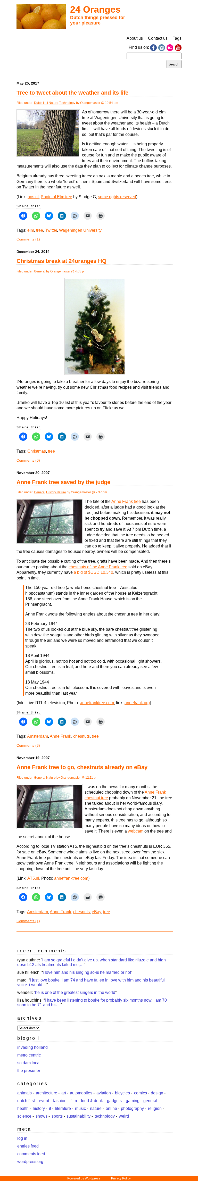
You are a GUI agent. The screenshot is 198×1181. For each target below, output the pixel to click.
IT (50, 1108)
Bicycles (122, 1093)
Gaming (132, 1101)
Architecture (46, 1093)
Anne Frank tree (126, 501)
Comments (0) (28, 460)
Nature (53, 103)
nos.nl (33, 197)
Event (44, 1101)
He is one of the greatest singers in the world (75, 992)
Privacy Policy (121, 1178)
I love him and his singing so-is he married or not (87, 972)
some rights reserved (117, 197)
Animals (24, 1093)
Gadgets (114, 1101)
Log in (22, 1138)
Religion (155, 1108)
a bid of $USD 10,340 (93, 572)
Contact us (158, 38)
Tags (177, 38)
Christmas (36, 451)
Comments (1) (28, 239)
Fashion (60, 1101)
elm (30, 230)
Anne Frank (60, 736)
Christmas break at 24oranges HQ (61, 261)
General (39, 271)
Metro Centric (29, 1055)
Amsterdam (37, 736)
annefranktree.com (97, 703)
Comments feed (31, 1154)
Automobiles (81, 1093)
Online (111, 1108)
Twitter (51, 230)
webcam (135, 831)
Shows (41, 1116)
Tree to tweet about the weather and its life (72, 92)
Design (157, 1093)
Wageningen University (80, 230)
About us (135, 38)
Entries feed (28, 1146)
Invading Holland (32, 1047)
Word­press (92, 1178)
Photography (132, 1108)
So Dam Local (28, 1063)
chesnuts (81, 736)
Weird (124, 1116)
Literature (63, 1108)
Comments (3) (28, 745)
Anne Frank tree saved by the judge (63, 482)
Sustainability (78, 1116)
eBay (96, 912)
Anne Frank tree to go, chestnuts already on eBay (81, 767)
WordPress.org (30, 1161)
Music (80, 1108)
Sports (57, 1116)
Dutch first (41, 103)
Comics (140, 1093)
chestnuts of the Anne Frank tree (98, 567)
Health (23, 1108)
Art (63, 1093)
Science (24, 1116)
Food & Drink (92, 1101)
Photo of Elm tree (56, 197)
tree (39, 230)
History (51, 492)
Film (73, 1101)
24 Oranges (95, 9)
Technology (67, 103)
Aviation (103, 1093)
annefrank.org (137, 703)
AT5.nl (33, 878)
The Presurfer (28, 1070)
